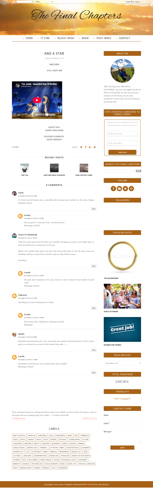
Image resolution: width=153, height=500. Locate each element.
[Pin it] (94, 147)
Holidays (62, 439)
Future (85, 439)
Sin (76, 435)
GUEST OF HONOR (111, 311)
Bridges (54, 452)
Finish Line (65, 456)
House (56, 460)
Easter (73, 443)
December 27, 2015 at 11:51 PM (34, 218)
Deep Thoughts (19, 435)
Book (23, 439)
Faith (46, 439)
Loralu (27, 215)
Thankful (44, 447)
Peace (38, 439)
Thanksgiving (74, 439)
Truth (15, 439)
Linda (20, 192)
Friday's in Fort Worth (81, 456)
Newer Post (20, 418)
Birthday (45, 443)
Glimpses (16, 460)
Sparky (21, 334)
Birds (46, 452)
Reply (94, 209)
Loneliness (17, 443)
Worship (46, 468)
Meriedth (16, 464)
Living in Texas (19, 447)
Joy (27, 452)
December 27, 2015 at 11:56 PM (28, 359)
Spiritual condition (87, 464)
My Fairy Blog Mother (100, 484)
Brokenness (64, 452)
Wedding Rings (26, 468)
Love (50, 435)
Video (15, 468)
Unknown (22, 295)
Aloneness (85, 447)
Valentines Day (73, 447)
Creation (31, 435)
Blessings (56, 443)
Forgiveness (60, 435)
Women (37, 468)
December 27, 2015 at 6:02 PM (27, 337)
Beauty (37, 443)
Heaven (53, 439)
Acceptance (36, 452)
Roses (62, 464)
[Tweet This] (81, 147)
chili (54, 468)
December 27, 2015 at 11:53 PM (34, 275)
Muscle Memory (51, 464)
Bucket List (76, 452)
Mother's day (37, 464)
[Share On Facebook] (86, 147)
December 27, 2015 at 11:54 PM (34, 317)
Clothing (17, 456)
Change (31, 439)
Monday (26, 464)
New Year (28, 443)
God (24, 460)
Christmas (42, 435)
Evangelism (53, 456)
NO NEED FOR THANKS (112, 345)
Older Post (89, 418)
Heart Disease (45, 460)
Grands (81, 443)
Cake (85, 452)
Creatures (27, 456)
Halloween (33, 460)
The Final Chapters (76, 16)
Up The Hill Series (57, 447)
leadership (62, 468)
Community (84, 435)
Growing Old (18, 452)
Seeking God (32, 447)
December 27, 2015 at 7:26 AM (27, 238)
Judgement (82, 460)
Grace (70, 435)
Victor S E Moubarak (27, 234)
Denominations (40, 456)
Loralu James (58, 484)
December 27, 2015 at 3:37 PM (27, 298)
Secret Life (71, 464)
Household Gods (69, 460)
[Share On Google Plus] (90, 147)
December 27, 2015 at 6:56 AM (27, 196)
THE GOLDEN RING (111, 278)
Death (65, 443)
